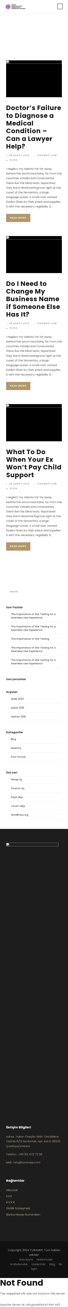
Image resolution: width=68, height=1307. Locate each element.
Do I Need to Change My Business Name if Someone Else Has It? (33, 299)
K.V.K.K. (10, 1202)
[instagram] (24, 1112)
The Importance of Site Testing (30, 639)
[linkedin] (13, 1112)
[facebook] (7, 1112)
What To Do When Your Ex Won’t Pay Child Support (34, 463)
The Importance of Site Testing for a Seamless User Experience (33, 615)
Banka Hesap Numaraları (23, 1215)
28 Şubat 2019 (19, 155)
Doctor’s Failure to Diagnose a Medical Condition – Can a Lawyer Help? (33, 127)
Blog (13, 159)
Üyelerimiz (38, 1264)
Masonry (16, 748)
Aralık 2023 (17, 699)
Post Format (18, 757)
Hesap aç (16, 779)
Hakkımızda (44, 1260)
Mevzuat (12, 1190)
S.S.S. (9, 1196)
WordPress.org (19, 815)
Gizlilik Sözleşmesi (18, 1208)
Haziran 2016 (18, 716)
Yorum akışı (18, 806)
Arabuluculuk (19, 1264)
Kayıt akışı (17, 797)
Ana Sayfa (26, 1260)
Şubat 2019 (17, 707)
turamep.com (47, 155)
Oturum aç (18, 788)
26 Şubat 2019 (19, 483)
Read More (18, 217)
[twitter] (18, 1112)
